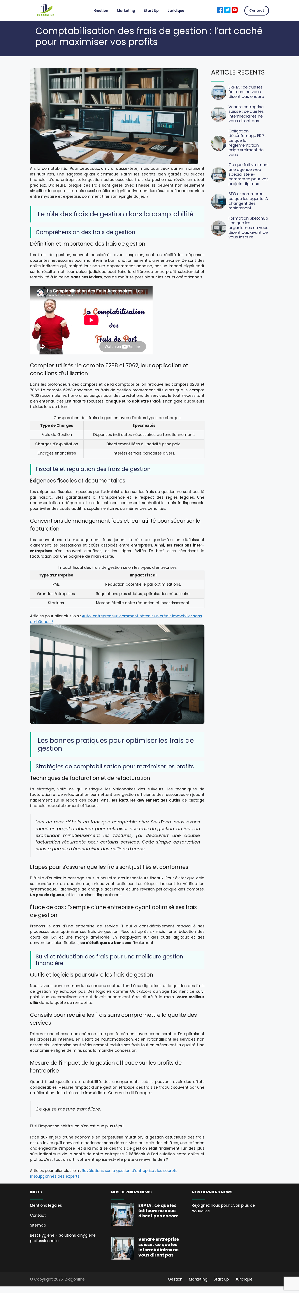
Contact (256, 10)
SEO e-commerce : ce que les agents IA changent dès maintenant (248, 201)
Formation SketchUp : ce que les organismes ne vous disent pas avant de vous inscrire (248, 227)
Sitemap (38, 1225)
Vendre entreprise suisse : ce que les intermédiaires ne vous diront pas (246, 114)
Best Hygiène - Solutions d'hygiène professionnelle (63, 1238)
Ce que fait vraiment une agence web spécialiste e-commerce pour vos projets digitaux (249, 174)
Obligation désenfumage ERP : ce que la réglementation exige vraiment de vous (247, 142)
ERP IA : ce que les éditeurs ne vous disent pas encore (246, 91)
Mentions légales (46, 1205)
